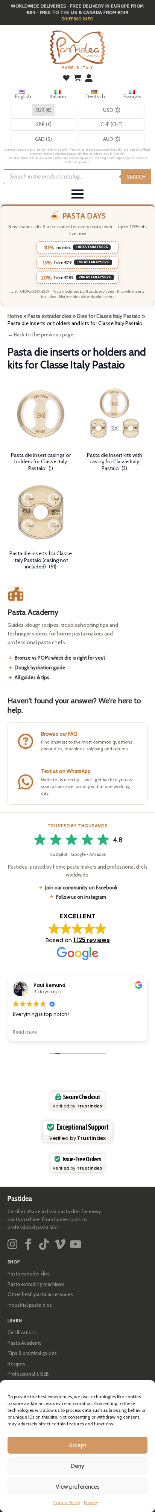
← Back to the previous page (40, 334)
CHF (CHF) (111, 124)
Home (15, 316)
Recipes (16, 1364)
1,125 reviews (91, 940)
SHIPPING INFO (77, 18)
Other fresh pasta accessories (40, 1294)
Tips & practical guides (32, 1353)
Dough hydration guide (40, 667)
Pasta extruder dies (49, 316)
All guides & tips (32, 677)
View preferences (78, 1486)
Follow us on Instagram (81, 897)
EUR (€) (43, 110)
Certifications (22, 1332)
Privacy (91, 1502)
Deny (77, 1466)
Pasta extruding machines (36, 1284)
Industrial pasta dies (30, 1305)
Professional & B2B (28, 1374)
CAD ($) (43, 139)
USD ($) (111, 110)
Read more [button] (25, 1032)
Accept (78, 1445)
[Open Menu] (77, 194)
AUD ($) (111, 139)
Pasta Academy (25, 1343)
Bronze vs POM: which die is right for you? (60, 658)
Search (136, 176)
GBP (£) (43, 124)
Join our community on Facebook (81, 887)
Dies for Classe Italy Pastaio (109, 316)
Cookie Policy (66, 1502)
